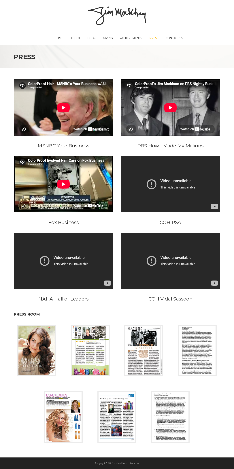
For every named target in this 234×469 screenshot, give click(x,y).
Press (153, 38)
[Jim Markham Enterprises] (117, 15)
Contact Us (174, 38)
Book (91, 38)
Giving (108, 38)
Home (58, 38)
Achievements (131, 38)
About (75, 38)
